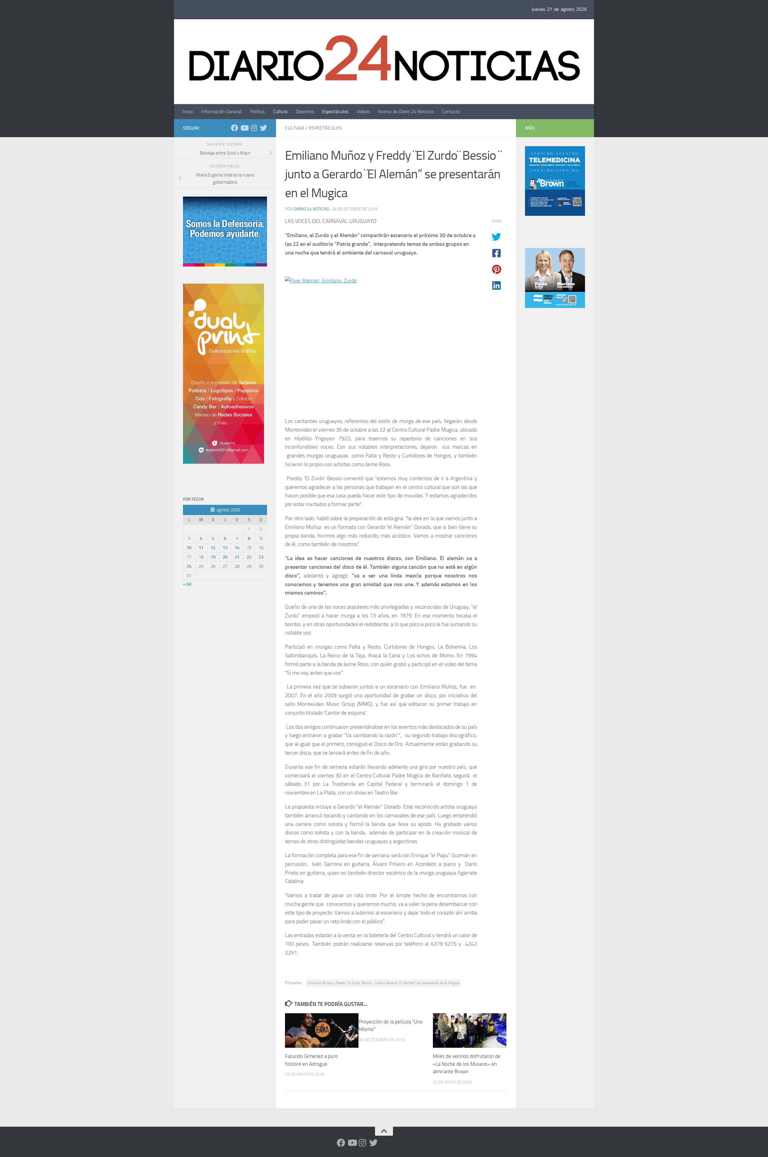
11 (201, 547)
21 (237, 557)
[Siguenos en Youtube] (244, 127)
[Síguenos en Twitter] (263, 127)
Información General (221, 111)
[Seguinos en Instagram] (253, 127)
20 (225, 557)
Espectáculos (335, 111)
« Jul (187, 584)
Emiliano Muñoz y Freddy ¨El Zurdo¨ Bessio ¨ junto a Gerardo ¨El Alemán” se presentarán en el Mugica (383, 983)
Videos (363, 111)
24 (189, 566)
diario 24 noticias (311, 209)
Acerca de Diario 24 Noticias (406, 111)
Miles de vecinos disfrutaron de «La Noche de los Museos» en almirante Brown (466, 1063)
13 (225, 547)
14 (237, 547)
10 (189, 547)
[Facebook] (234, 127)
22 (249, 557)
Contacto (451, 111)
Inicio (188, 111)
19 (213, 557)
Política (257, 111)
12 (213, 547)
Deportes (305, 111)
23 (261, 557)
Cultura (280, 111)
